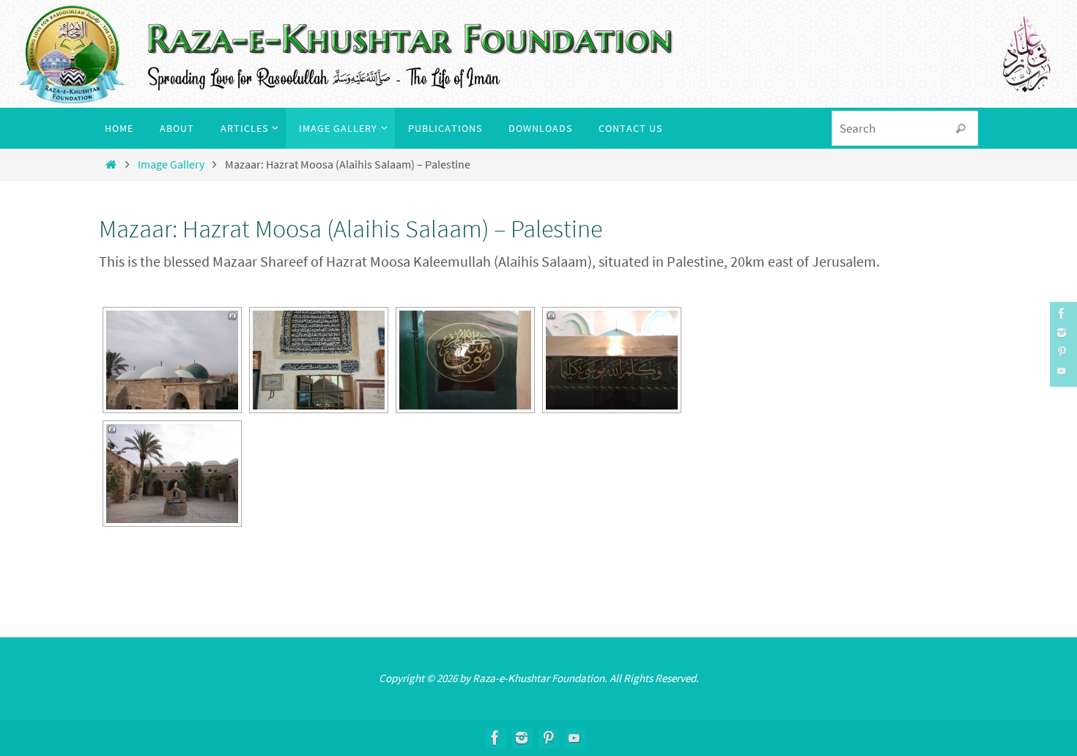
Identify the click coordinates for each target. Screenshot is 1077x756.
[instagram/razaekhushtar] (1061, 332)
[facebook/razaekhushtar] (1061, 313)
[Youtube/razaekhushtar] (1061, 370)
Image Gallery (171, 164)
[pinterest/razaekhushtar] (1061, 351)
